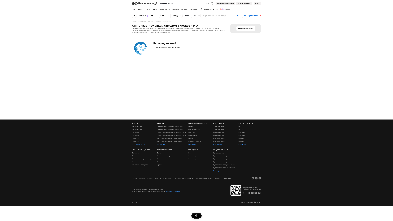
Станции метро (137, 156)
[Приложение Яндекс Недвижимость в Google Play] (252, 193)
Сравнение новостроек (140, 165)
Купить (190, 153)
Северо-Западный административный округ (171, 132)
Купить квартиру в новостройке (224, 168)
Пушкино (241, 138)
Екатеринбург (193, 135)
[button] (212, 3)
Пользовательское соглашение (183, 178)
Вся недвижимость (138, 178)
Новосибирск (192, 132)
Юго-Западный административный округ (170, 138)
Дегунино (135, 132)
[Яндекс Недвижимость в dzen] (256, 178)
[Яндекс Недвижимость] (144, 3)
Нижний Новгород (194, 141)
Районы (134, 162)
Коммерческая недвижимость (167, 156)
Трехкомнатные (218, 126)
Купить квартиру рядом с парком (224, 156)
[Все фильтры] (134, 16)
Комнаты (160, 159)
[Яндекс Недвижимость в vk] (253, 178)
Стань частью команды (163, 178)
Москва (190, 126)
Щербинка (241, 132)
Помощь (217, 178)
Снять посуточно (194, 156)
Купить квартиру (219, 153)
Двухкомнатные (218, 132)
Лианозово (135, 138)
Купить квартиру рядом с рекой (223, 162)
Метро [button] (239, 16)
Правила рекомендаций (204, 178)
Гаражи (159, 165)
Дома (159, 153)
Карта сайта (227, 178)
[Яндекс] (257, 202)
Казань (190, 138)
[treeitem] (137, 9)
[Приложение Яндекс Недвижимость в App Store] (249, 193)
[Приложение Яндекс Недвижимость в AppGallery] (256, 193)
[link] (257, 3)
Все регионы (136, 153)
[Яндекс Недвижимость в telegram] (260, 178)
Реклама (150, 178)
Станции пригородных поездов (142, 159)
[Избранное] (207, 3)
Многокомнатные (219, 138)
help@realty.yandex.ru (173, 191)
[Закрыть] (260, 16)
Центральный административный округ (170, 126)
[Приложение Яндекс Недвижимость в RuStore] (259, 193)
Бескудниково (137, 126)
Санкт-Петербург (194, 129)
